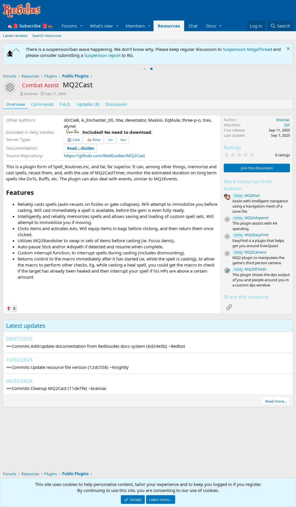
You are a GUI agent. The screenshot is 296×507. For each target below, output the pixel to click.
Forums (69, 26)
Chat (192, 26)
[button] (81, 26)
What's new (101, 26)
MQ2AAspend (251, 217)
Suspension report (102, 55)
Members (135, 26)
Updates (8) (88, 104)
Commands (42, 104)
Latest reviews (15, 35)
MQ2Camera (250, 252)
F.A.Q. (65, 104)
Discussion (116, 104)
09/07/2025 (19, 338)
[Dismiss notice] (287, 49)
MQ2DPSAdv (250, 269)
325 (287, 124)
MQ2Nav (247, 195)
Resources (169, 26)
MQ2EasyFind (251, 234)
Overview (15, 104)
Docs (211, 26)
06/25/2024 (19, 381)
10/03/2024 (19, 359)
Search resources (46, 35)
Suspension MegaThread (247, 49)
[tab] (144, 68)
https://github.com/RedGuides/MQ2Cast (104, 155)
